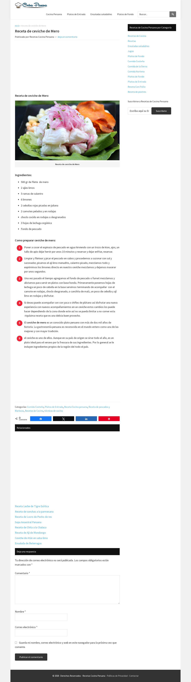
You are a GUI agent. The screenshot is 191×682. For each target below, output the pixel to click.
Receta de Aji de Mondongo (30, 532)
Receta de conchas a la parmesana (34, 511)
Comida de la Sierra (137, 66)
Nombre (20, 611)
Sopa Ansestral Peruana (28, 522)
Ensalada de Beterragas (28, 543)
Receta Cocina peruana (75, 406)
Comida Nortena (136, 71)
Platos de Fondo (136, 56)
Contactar (134, 675)
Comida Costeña (35, 406)
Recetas (132, 40)
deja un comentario (67, 36)
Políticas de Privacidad (117, 675)
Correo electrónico (26, 627)
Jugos (131, 51)
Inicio (17, 25)
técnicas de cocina (53, 410)
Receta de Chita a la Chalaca (30, 527)
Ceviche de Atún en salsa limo (31, 538)
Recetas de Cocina (34, 410)
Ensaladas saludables (138, 46)
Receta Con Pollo (136, 86)
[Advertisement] (67, 64)
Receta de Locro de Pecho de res (33, 516)
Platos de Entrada (54, 406)
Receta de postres (137, 91)
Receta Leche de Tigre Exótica (32, 506)
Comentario (22, 573)
